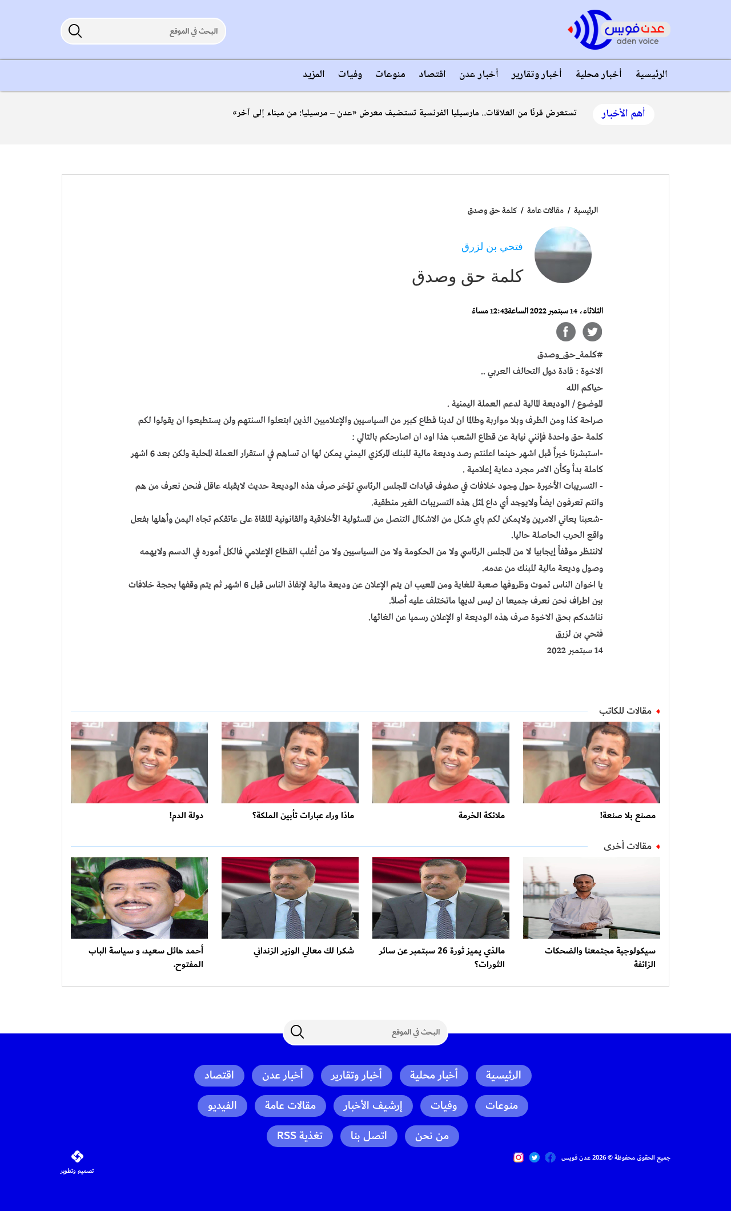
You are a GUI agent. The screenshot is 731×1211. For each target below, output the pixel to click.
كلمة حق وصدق (492, 210)
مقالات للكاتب (625, 711)
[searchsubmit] (74, 30)
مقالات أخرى (628, 846)
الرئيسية (586, 210)
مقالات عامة (544, 210)
